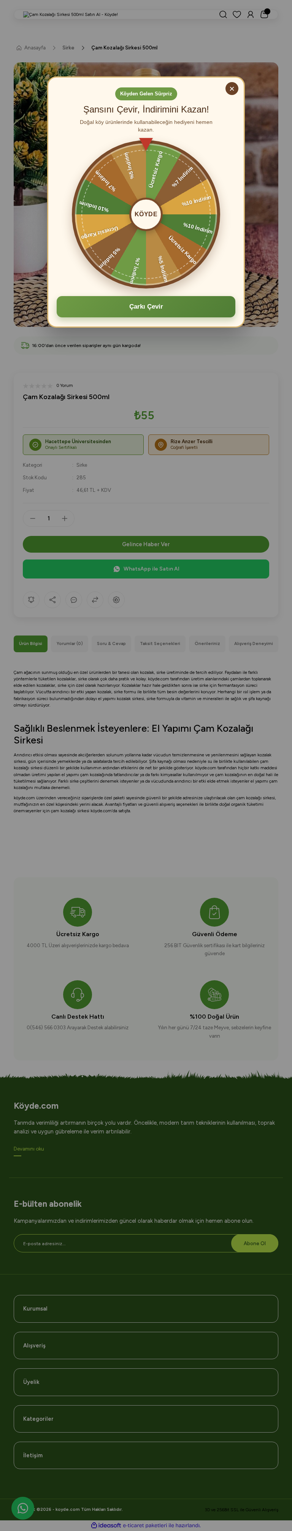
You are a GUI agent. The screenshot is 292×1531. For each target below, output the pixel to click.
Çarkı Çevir (146, 306)
